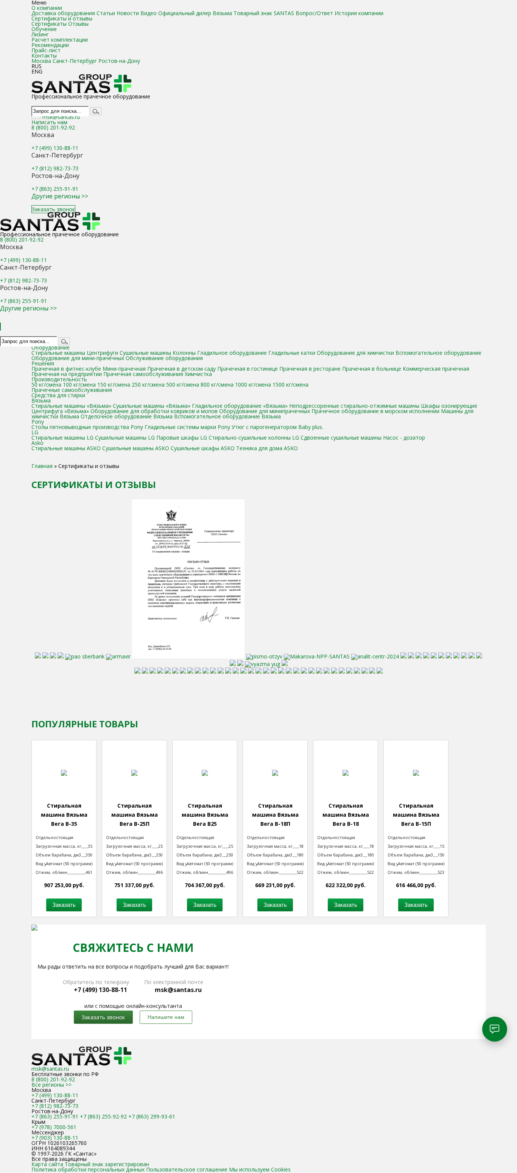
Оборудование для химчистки (356, 352)
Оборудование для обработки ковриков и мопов (154, 411)
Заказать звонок (53, 209)
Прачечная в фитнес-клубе (66, 368)
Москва (41, 60)
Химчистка (198, 373)
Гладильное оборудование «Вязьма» (240, 405)
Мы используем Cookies (260, 1169)
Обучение (44, 29)
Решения (42, 363)
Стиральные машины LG (62, 437)
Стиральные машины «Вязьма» (71, 405)
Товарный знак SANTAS (264, 13)
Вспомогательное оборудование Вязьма (227, 416)
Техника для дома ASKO (267, 448)
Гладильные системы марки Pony (187, 427)
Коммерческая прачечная (436, 368)
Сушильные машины (145, 352)
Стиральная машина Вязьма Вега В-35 (64, 814)
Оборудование (50, 347)
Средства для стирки (58, 395)
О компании (46, 7)
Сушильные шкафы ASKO (203, 448)
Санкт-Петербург (75, 60)
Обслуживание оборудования (164, 358)
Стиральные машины (58, 352)
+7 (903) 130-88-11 (54, 1137)
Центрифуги (102, 352)
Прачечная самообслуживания (143, 373)
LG (34, 432)
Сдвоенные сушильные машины (341, 437)
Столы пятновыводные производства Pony (88, 427)
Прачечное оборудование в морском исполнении (375, 411)
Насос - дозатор (404, 437)
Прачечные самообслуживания (71, 389)
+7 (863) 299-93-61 (151, 1116)
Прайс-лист (46, 50)
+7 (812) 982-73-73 (54, 168)
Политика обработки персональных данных (88, 1169)
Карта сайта (48, 1164)
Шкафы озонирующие (449, 405)
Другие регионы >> (59, 196)
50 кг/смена (46, 384)
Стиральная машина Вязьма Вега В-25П (134, 814)
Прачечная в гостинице (247, 368)
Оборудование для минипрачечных (264, 411)
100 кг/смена (79, 384)
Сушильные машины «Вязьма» (152, 405)
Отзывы (78, 23)
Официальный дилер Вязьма (195, 13)
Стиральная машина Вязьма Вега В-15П (416, 814)
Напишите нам (166, 1017)
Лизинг (40, 34)
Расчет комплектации (59, 39)
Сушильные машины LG (125, 437)
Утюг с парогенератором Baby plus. (277, 427)
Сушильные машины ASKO (135, 448)
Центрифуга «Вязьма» (60, 411)
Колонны (184, 352)
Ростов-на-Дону (119, 60)
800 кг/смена (217, 384)
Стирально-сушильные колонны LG (254, 437)
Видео (148, 13)
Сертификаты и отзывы (61, 18)
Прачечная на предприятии (66, 373)
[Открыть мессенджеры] (494, 1029)
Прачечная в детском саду (181, 368)
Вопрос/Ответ (314, 13)
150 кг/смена (113, 384)
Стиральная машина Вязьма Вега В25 (205, 814)
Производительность (59, 379)
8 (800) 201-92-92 (53, 127)
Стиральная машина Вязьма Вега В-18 (345, 814)
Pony (37, 421)
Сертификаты (49, 23)
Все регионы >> (51, 1084)
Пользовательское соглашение (186, 1169)
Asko (37, 442)
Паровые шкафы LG (181, 437)
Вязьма (41, 400)
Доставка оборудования (63, 13)
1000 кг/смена (253, 384)
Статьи (106, 13)
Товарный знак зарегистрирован (107, 1164)
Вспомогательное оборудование (438, 352)
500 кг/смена (182, 384)
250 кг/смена (148, 384)
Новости (128, 13)
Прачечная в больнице (371, 368)
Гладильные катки (291, 352)
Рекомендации (50, 44)
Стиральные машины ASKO (66, 448)
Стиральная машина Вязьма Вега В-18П (275, 814)
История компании (359, 13)
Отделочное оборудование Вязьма (127, 416)
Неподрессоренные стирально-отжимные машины (354, 405)
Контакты (44, 55)
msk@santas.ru (61, 116)
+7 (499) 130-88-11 (54, 147)
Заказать (64, 905)
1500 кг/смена (290, 384)
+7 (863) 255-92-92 (103, 1116)
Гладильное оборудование (232, 352)
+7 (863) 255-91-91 (54, 188)
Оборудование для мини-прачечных (77, 358)
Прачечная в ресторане (310, 368)
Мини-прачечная (124, 368)
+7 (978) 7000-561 (53, 1127)
